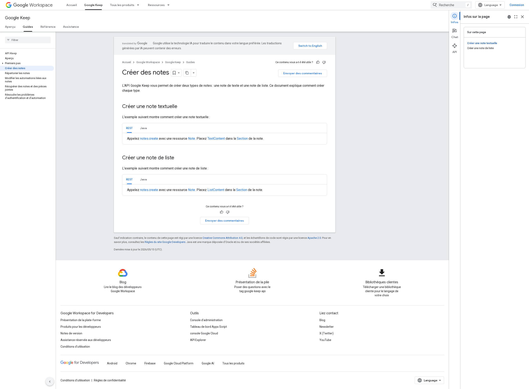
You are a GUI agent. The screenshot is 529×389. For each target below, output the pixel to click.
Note (191, 138)
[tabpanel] (224, 138)
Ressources (156, 5)
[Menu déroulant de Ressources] (170, 5)
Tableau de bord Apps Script (208, 326)
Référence (48, 27)
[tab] (129, 128)
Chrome (131, 363)
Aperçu (10, 27)
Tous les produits (122, 5)
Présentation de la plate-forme (81, 320)
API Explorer (198, 340)
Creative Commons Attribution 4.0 (222, 237)
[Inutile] (324, 62)
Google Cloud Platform (178, 363)
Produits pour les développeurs (81, 326)
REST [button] (129, 128)
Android (112, 363)
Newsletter (326, 326)
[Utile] (318, 62)
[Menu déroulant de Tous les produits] (139, 5)
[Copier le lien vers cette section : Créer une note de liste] (178, 158)
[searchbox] (28, 40)
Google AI (208, 363)
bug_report (509, 16)
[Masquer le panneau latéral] (50, 381)
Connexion (517, 5)
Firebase (150, 363)
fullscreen (515, 16)
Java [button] (143, 128)
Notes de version (71, 333)
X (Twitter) (326, 333)
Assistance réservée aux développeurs (86, 340)
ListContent (215, 190)
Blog (322, 320)
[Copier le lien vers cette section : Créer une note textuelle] (181, 106)
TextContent (216, 138)
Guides (28, 27)
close (522, 16)
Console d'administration (206, 320)
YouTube (325, 340)
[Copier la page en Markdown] (187, 72)
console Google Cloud (204, 333)
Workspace (41, 5)
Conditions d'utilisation (75, 346)
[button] (27, 63)
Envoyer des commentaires (302, 73)
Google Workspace (148, 62)
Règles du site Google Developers (165, 242)
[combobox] (451, 5)
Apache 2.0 (314, 237)
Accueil (71, 5)
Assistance (71, 27)
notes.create (149, 138)
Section (242, 138)
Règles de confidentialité (110, 380)
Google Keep (93, 5)
